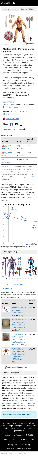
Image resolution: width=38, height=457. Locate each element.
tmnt (8, 426)
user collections (26, 406)
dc (24, 426)
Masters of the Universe (18, 9)
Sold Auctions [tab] (18, 284)
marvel (14, 423)
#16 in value (27, 195)
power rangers (16, 426)
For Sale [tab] (6, 284)
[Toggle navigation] (34, 3)
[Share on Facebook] (11, 124)
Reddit (19, 414)
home (6, 439)
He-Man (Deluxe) (9, 104)
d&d (17, 428)
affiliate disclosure (27, 439)
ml (21, 428)
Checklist (6, 114)
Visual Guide (24, 111)
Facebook (19, 435)
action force (28, 428)
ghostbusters (19, 431)
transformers (22, 423)
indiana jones (9, 428)
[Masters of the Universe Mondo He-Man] (19, 29)
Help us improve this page (13, 129)
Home (5, 9)
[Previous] (3, 266)
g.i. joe (31, 423)
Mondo (32, 9)
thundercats (31, 426)
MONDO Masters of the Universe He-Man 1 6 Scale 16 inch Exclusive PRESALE (19, 354)
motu (3, 426)
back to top (26, 445)
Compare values (11, 107)
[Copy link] (20, 124)
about (14, 439)
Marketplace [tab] (7, 289)
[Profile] (14, 3)
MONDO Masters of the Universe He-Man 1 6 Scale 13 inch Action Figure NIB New (19, 339)
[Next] (35, 266)
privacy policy (13, 445)
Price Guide (14, 111)
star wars (6, 423)
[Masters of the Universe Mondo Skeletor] (11, 266)
